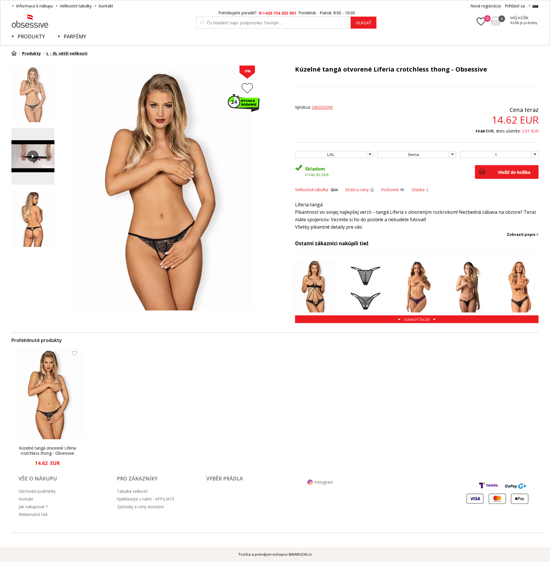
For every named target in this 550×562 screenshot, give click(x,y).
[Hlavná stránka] (16, 53)
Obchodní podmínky (37, 491)
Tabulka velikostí (132, 491)
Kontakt (106, 6)
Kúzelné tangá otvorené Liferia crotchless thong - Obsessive (47, 450)
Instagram (323, 482)
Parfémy (75, 36)
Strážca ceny (357, 189)
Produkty (31, 36)
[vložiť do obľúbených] (247, 88)
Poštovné (390, 189)
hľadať (363, 22)
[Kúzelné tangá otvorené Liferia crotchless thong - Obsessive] (49, 393)
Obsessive (322, 107)
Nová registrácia (485, 6)
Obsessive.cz (54, 20)
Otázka (418, 189)
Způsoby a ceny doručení (140, 506)
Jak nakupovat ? (33, 506)
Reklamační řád (33, 514)
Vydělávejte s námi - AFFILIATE (145, 499)
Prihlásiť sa (515, 6)
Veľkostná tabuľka (311, 189)
